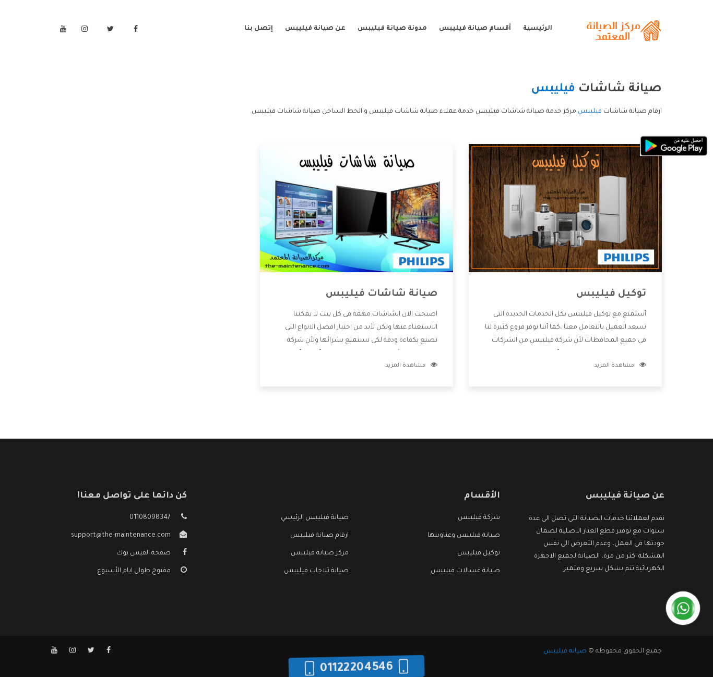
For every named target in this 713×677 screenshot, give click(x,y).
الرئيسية (537, 28)
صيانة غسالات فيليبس (465, 571)
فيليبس (590, 111)
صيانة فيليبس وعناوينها (463, 535)
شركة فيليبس (479, 518)
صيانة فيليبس (565, 651)
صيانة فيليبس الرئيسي (315, 518)
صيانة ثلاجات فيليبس (316, 571)
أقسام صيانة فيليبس (475, 28)
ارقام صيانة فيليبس (319, 535)
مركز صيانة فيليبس (320, 553)
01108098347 (150, 518)
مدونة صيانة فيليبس (392, 28)
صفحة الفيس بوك (143, 553)
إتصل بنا (258, 28)
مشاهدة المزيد (614, 365)
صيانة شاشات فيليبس (381, 294)
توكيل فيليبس (611, 294)
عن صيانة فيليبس (315, 28)
